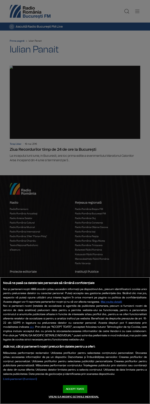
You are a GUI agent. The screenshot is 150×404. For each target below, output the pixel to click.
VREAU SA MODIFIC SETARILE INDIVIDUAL (74, 397)
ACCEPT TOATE (75, 389)
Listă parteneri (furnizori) (20, 379)
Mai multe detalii (111, 301)
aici (32, 327)
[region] (75, 340)
